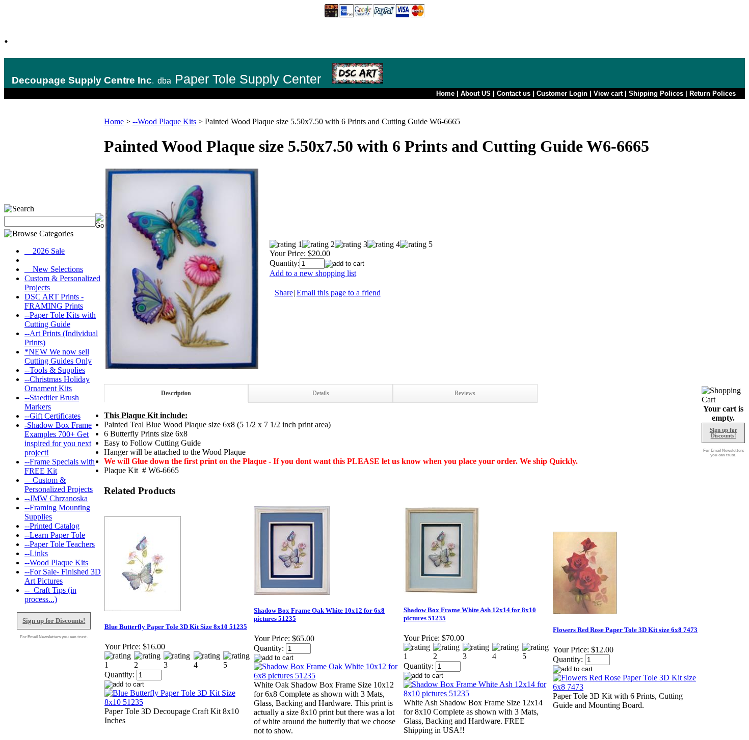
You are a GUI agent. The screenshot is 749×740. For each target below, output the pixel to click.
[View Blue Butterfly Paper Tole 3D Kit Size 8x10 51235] (178, 702)
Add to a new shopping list (313, 273)
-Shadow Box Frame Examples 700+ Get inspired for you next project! (58, 439)
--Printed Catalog (51, 526)
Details (320, 393)
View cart (608, 93)
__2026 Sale (44, 250)
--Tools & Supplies (54, 370)
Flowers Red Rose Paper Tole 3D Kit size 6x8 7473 (625, 630)
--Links (36, 553)
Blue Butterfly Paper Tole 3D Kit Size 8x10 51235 (175, 627)
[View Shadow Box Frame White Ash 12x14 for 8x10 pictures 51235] (478, 693)
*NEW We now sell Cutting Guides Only (58, 356)
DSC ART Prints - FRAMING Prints (54, 301)
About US (476, 93)
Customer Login (562, 93)
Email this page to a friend (339, 292)
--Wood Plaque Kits (56, 562)
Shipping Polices (656, 93)
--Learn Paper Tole (54, 535)
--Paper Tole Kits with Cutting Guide (60, 319)
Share (284, 292)
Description (176, 393)
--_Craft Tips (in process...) (50, 595)
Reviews (464, 393)
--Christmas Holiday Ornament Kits (57, 384)
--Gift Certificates (52, 416)
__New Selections (53, 269)
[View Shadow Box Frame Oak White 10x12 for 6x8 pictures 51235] (328, 675)
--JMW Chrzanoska (56, 498)
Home (445, 93)
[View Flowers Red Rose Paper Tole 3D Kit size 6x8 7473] (627, 686)
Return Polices (712, 93)
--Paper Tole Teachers (59, 544)
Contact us (513, 93)
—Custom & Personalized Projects (58, 485)
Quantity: (285, 263)
